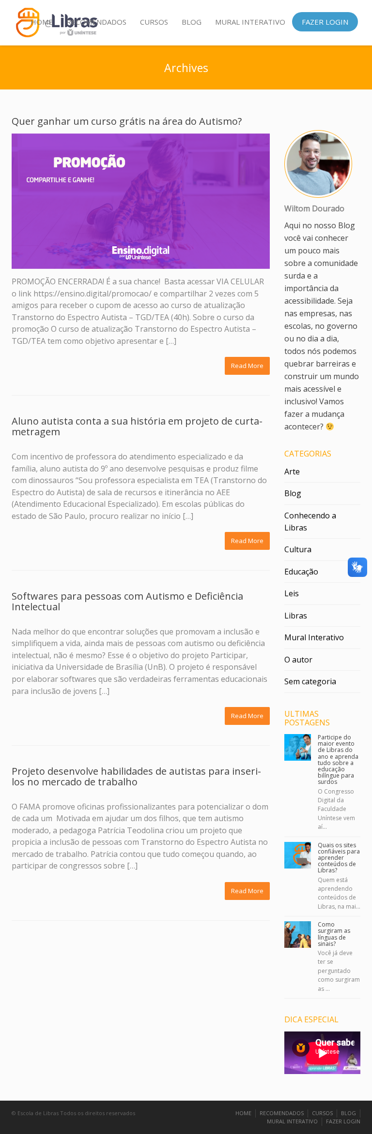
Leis (291, 593)
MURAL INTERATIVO (250, 22)
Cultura (297, 549)
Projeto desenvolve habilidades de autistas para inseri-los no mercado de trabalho (136, 776)
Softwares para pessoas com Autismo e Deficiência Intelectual (127, 601)
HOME (42, 22)
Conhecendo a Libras (310, 521)
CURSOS (154, 22)
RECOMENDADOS (96, 22)
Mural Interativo (314, 637)
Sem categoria (310, 681)
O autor (298, 659)
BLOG (192, 22)
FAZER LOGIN (325, 22)
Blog (292, 493)
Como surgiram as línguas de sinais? (334, 934)
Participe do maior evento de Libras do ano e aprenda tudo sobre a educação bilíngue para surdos (338, 759)
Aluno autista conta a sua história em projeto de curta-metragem (137, 426)
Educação (301, 571)
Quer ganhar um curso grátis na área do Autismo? (127, 121)
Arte (292, 471)
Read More (247, 365)
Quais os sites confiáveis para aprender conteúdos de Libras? (339, 858)
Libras (295, 615)
